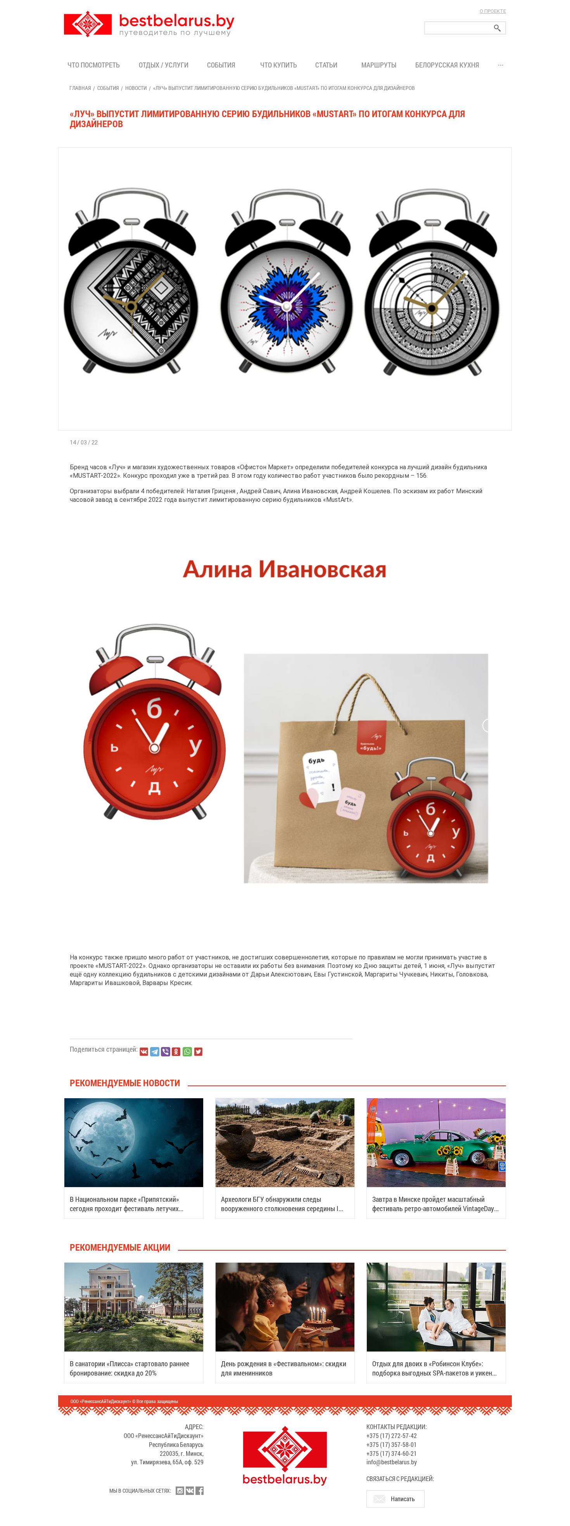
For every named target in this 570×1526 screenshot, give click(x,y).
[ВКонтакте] (144, 1051)
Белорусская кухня (447, 64)
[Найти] (497, 28)
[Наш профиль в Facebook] (199, 1490)
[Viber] (165, 1051)
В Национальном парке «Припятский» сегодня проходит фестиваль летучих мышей (124, 1208)
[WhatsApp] (187, 1051)
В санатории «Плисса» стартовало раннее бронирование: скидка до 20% (129, 1368)
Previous (81, 726)
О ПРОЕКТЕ (493, 11)
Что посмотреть (93, 64)
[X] (198, 1051)
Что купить (278, 64)
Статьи (327, 64)
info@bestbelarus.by (391, 1462)
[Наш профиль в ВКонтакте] (189, 1490)
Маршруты (378, 64)
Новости (136, 88)
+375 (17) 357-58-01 (391, 1444)
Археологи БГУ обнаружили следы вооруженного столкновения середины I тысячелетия (280, 1208)
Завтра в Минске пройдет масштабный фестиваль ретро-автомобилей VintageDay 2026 (433, 1208)
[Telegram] (154, 1051)
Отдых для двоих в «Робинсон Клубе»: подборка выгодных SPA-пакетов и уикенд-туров (435, 1373)
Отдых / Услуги (163, 64)
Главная (80, 88)
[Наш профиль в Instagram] (180, 1490)
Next (489, 726)
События (222, 64)
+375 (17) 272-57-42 (391, 1435)
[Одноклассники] (176, 1052)
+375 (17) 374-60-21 (391, 1453)
